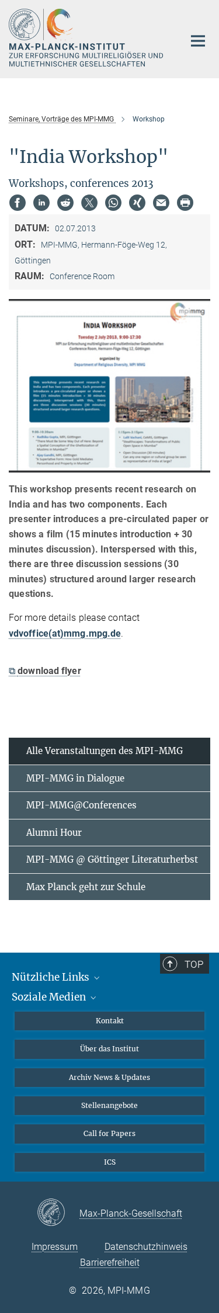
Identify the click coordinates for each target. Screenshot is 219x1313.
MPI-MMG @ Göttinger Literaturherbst (112, 859)
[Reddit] (65, 202)
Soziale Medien (50, 997)
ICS (110, 1162)
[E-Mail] (161, 202)
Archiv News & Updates (109, 1077)
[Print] (185, 202)
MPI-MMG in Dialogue (75, 778)
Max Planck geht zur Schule (85, 886)
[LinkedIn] (41, 202)
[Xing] (137, 202)
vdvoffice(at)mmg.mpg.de (65, 633)
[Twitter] (89, 202)
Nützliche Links (52, 977)
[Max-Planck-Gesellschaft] (58, 1213)
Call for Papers (109, 1133)
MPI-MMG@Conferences (81, 805)
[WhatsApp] (113, 202)
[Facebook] (17, 202)
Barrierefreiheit (110, 1262)
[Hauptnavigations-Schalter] (198, 41)
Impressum (55, 1246)
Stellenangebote (109, 1105)
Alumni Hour (54, 832)
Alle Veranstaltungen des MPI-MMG (104, 750)
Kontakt (110, 1020)
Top (194, 964)
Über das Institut (109, 1048)
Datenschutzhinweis (146, 1246)
